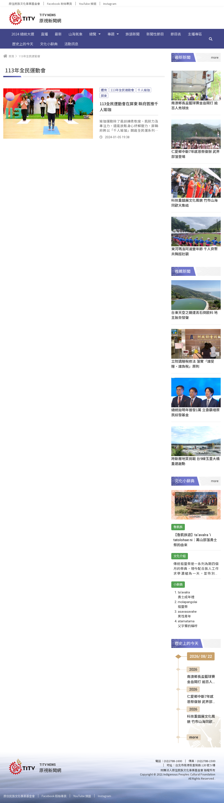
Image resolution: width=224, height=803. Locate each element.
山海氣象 (75, 34)
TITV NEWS (47, 15)
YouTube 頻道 (87, 4)
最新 (58, 34)
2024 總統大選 (22, 34)
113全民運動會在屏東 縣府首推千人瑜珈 (129, 106)
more (193, 737)
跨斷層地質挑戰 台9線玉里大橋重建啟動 (195, 461)
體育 (104, 90)
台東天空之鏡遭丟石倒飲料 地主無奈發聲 (194, 315)
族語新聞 (133, 34)
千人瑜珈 (144, 90)
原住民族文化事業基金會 (24, 4)
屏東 (104, 95)
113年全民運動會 (122, 90)
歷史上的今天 (22, 43)
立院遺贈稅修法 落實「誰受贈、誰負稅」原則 (192, 364)
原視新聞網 (50, 20)
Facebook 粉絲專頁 (59, 4)
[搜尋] (210, 38)
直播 (44, 34)
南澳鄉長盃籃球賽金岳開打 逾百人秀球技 (194, 105)
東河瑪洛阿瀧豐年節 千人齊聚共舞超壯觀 (194, 251)
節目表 (176, 34)
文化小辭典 (49, 43)
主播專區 (195, 34)
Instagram (109, 4)
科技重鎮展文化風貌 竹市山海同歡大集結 (194, 203)
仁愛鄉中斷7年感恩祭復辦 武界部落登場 (195, 154)
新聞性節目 (155, 34)
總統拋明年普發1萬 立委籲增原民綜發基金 (195, 412)
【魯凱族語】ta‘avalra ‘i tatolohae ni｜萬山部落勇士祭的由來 (195, 540)
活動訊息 (71, 43)
